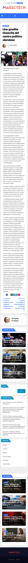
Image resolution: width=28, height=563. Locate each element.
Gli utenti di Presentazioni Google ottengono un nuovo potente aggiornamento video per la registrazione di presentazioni (14, 426)
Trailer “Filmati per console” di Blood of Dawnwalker (12, 486)
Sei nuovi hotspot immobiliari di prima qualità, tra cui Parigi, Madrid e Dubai (19, 303)
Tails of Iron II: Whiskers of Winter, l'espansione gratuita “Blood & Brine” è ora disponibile (14, 433)
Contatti (17, 559)
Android (5, 445)
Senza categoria (7, 456)
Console (5, 448)
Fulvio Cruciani (13, 45)
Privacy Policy (12, 559)
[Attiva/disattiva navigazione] (15, 15)
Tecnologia (5, 460)
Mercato (5, 452)
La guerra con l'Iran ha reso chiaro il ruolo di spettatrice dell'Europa (13, 358)
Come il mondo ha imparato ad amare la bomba (13, 373)
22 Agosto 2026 (9, 537)
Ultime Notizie (7, 338)
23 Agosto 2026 (9, 488)
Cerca (4, 386)
